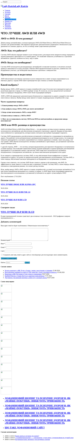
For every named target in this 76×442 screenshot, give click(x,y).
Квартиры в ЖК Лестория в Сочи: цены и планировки (23, 274)
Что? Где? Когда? (10, 19)
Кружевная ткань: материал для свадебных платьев (32, 439)
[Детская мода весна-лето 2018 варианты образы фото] (6, 362)
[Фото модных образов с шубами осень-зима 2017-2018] (6, 299)
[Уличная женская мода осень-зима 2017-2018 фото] (6, 339)
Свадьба (7, 14)
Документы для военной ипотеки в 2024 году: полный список (26, 278)
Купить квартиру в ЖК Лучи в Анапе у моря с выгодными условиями (28, 270)
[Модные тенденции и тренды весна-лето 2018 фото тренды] (6, 394)
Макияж (7, 17)
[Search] (1, 2)
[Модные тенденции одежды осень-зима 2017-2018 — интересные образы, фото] (6, 354)
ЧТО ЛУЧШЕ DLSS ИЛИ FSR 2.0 (15, 192)
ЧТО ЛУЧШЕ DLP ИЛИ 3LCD (17, 212)
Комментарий (6, 240)
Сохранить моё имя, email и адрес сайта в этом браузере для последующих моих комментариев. (35, 255)
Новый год (8, 21)
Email (3, 247)
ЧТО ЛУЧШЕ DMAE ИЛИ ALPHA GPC (18, 184)
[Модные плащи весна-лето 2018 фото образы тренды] (6, 346)
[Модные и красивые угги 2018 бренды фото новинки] (6, 370)
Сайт (2, 251)
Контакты (8, 28)
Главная (7, 10)
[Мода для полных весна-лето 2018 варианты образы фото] (6, 307)
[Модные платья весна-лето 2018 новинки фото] (6, 291)
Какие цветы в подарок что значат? (27, 436)
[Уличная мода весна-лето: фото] (6, 323)
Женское (7, 25)
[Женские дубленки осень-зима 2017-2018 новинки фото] (6, 331)
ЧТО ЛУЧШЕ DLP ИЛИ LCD (14, 200)
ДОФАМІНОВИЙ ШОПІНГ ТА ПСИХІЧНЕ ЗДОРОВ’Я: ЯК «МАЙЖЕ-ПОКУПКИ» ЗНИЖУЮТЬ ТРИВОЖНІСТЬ (37, 399)
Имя (3, 243)
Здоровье (8, 26)
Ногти (7, 16)
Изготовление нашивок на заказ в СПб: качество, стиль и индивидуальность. (31, 272)
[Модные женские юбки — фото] (6, 378)
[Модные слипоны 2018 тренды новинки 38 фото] (6, 315)
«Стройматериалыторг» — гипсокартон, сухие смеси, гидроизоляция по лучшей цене (44, 438)
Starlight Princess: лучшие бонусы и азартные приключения (24, 276)
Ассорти (7, 12)
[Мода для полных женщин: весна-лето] (6, 386)
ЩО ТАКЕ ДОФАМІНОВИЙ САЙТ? (25, 427)
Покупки (8, 23)
